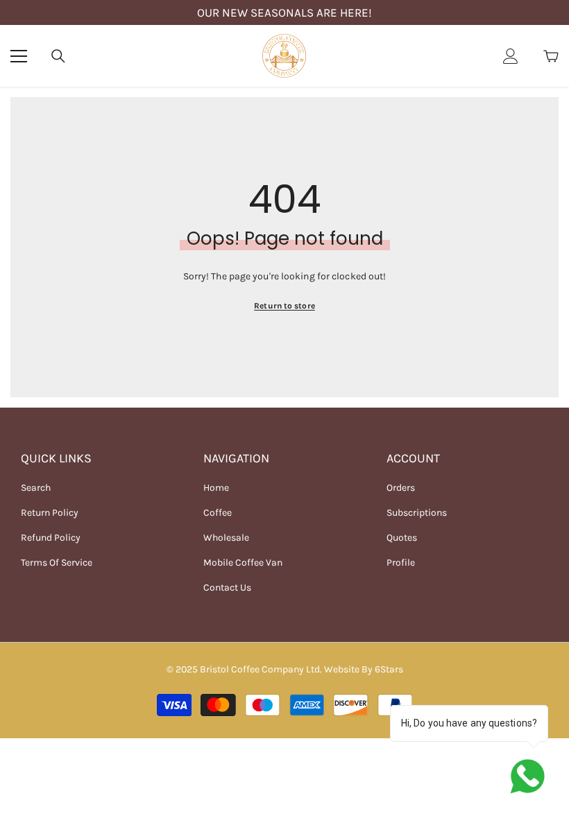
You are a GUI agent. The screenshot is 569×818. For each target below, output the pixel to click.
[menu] (18, 56)
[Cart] (551, 56)
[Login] (510, 56)
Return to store (284, 306)
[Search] (58, 56)
